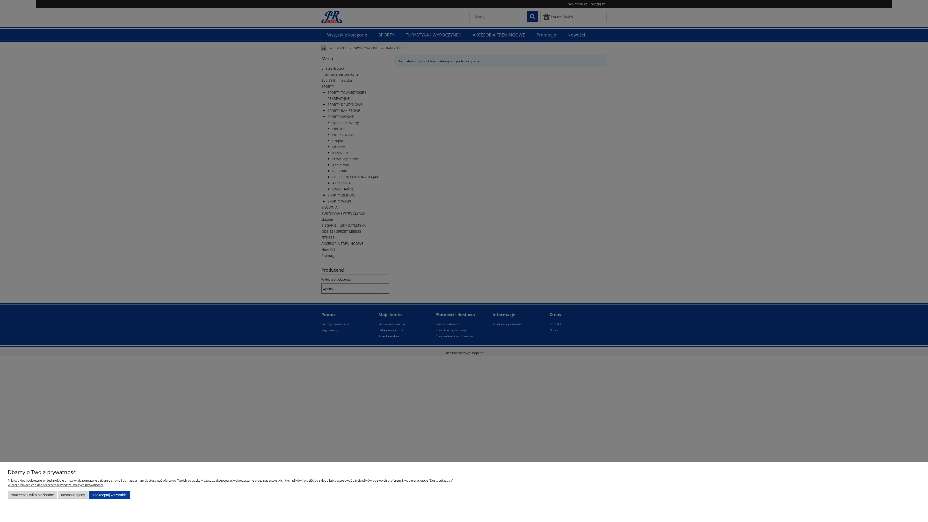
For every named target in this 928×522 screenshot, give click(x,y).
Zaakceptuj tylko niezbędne (32, 495)
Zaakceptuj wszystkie (110, 495)
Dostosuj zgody (73, 495)
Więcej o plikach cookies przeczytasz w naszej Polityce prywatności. (55, 485)
